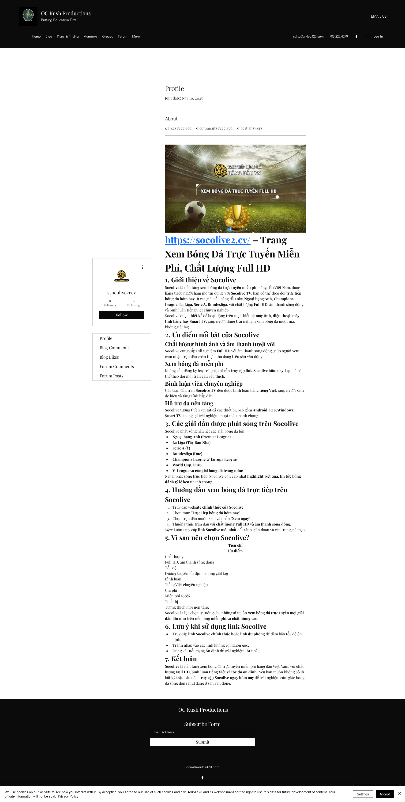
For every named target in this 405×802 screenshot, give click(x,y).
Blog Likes (109, 357)
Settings (363, 794)
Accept (385, 794)
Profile (106, 338)
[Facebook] (356, 36)
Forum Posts (111, 376)
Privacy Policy (68, 796)
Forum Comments (117, 366)
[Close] (399, 794)
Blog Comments (115, 347)
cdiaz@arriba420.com (308, 36)
